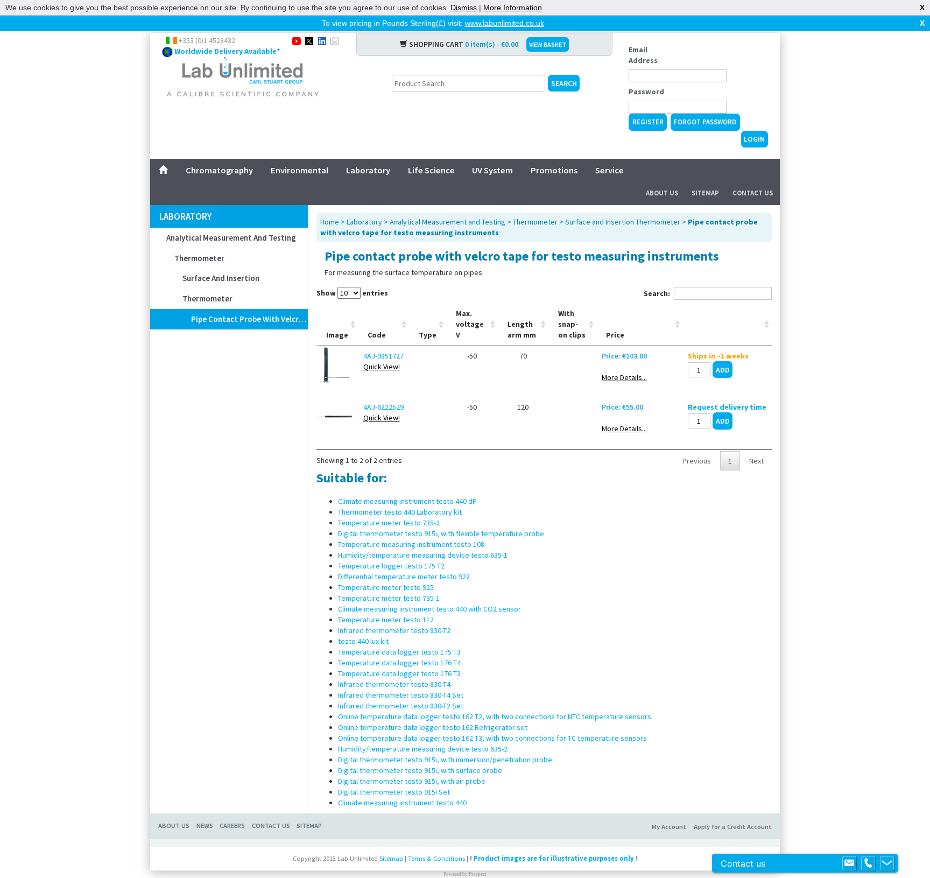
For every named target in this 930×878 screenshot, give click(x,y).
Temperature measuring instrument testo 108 (411, 544)
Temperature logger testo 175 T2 (391, 566)
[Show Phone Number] (868, 863)
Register (648, 122)
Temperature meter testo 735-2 (389, 523)
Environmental (299, 170)
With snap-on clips (572, 324)
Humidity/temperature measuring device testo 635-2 (423, 749)
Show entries (352, 293)
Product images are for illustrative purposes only (554, 858)
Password (646, 91)
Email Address (643, 55)
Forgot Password (705, 122)
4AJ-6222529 (383, 407)
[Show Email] (849, 863)
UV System (492, 170)
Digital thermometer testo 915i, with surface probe (420, 770)
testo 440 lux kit (363, 641)
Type (427, 335)
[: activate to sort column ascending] (727, 324)
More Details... (624, 377)
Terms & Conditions (436, 858)
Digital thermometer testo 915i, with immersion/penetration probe (445, 759)
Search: (657, 293)
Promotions (554, 170)
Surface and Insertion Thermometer (220, 288)
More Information (512, 7)
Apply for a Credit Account (733, 827)
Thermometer (199, 258)
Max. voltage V (470, 324)
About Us (662, 193)
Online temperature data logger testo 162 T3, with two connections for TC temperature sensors (492, 738)
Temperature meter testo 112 (386, 619)
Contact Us (752, 193)
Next (756, 461)
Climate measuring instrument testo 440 (402, 802)
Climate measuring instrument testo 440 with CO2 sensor (429, 609)
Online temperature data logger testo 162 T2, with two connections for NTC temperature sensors (494, 716)
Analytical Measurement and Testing (231, 238)
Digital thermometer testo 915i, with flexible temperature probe (441, 533)
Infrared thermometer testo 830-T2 (394, 630)
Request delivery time (727, 407)
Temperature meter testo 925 (386, 587)
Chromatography (219, 170)
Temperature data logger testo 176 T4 (399, 663)
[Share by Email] (334, 40)
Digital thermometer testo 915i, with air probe (411, 781)
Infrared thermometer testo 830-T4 (394, 684)
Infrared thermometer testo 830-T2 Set (400, 706)
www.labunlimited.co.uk (504, 23)
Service (609, 170)
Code (377, 335)
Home (329, 222)
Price (615, 335)
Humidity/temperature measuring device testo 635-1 (423, 555)
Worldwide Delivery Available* (227, 51)
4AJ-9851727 (383, 356)
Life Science (431, 170)
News (204, 825)
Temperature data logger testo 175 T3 (399, 652)
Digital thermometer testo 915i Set (394, 792)
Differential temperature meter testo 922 (404, 576)
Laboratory (368, 170)
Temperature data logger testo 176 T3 (399, 673)
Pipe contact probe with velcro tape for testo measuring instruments (249, 319)
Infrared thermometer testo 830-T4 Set (400, 695)
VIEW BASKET (547, 44)
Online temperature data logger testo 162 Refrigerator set (432, 727)
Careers (232, 825)
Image (337, 335)
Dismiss (463, 7)
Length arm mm (522, 329)
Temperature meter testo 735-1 (389, 598)
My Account (669, 827)
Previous (696, 461)
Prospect (478, 874)
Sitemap (705, 193)
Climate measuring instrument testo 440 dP (407, 501)
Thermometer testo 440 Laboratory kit (400, 512)
